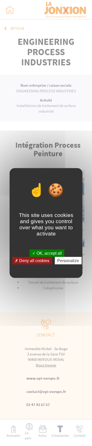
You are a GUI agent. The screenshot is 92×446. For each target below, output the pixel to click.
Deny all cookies (33, 261)
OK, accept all (49, 253)
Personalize (68, 261)
